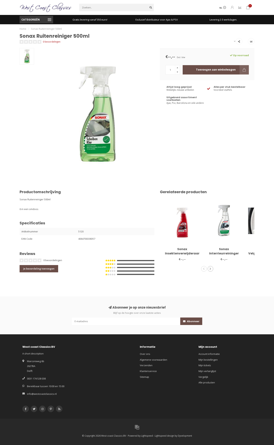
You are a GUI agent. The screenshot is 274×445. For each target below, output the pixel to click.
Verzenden (146, 365)
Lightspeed (147, 435)
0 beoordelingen (51, 41)
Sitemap (144, 377)
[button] (204, 269)
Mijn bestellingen (208, 359)
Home (23, 28)
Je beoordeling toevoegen (38, 268)
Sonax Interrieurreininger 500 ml (224, 253)
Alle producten (207, 382)
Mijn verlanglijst (207, 371)
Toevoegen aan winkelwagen (216, 69)
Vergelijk (203, 377)
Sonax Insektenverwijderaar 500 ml (182, 253)
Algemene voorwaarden (153, 359)
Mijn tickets (205, 365)
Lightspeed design (164, 435)
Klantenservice (148, 371)
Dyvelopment (185, 435)
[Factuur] (137, 427)
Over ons (145, 354)
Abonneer (192, 321)
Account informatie (209, 354)
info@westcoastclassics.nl (42, 394)
